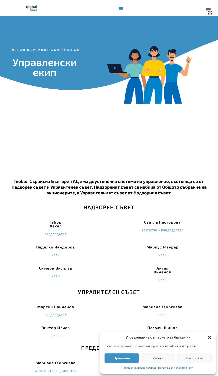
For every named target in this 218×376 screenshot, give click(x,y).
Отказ (158, 358)
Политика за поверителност (139, 367)
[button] (209, 337)
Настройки (194, 358)
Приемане (122, 358)
